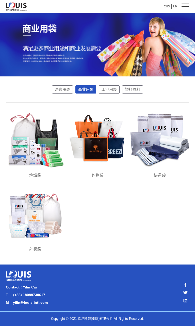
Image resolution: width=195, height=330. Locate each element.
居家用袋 (62, 89)
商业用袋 (85, 89)
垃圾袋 (35, 175)
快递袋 (160, 175)
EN (175, 6)
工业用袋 (109, 89)
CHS (167, 6)
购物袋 (97, 175)
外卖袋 (35, 249)
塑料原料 (132, 89)
